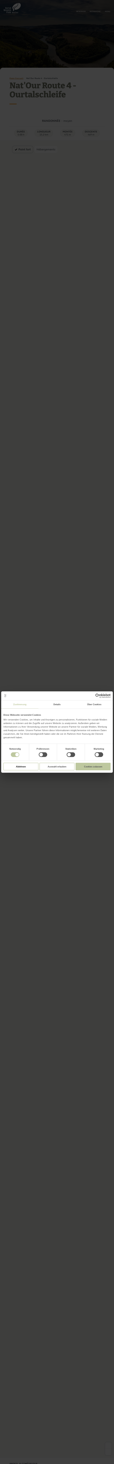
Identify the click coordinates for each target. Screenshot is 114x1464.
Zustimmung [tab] (19, 704)
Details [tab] (57, 704)
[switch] (43, 754)
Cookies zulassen (93, 766)
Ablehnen (21, 766)
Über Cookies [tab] (94, 704)
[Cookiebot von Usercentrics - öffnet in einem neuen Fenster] (98, 696)
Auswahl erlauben (57, 766)
